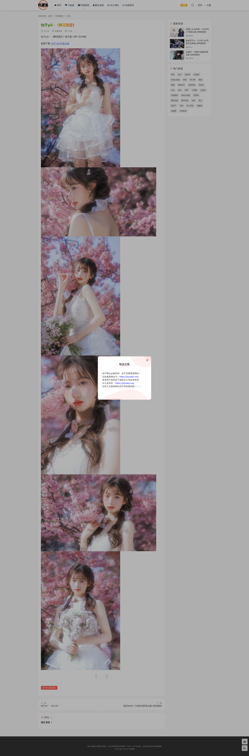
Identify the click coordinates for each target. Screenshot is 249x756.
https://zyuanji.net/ (128, 376)
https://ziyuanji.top (124, 383)
